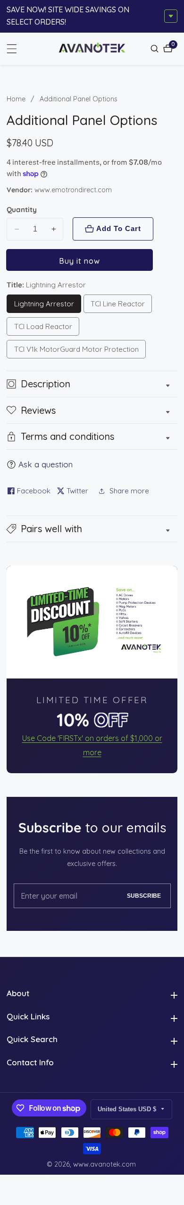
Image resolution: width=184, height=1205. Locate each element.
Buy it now (79, 261)
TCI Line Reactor (118, 306)
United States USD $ (128, 1109)
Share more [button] (129, 490)
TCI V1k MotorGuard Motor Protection (76, 352)
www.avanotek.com (104, 1164)
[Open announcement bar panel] (170, 16)
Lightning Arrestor (44, 306)
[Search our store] (156, 49)
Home (16, 99)
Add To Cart (118, 228)
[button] (92, 529)
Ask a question (45, 464)
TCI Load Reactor (43, 329)
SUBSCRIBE (144, 896)
